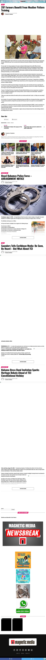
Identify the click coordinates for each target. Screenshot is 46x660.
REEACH (12, 122)
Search (2, 508)
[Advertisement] (23, 25)
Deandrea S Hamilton (9, 14)
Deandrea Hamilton (8, 182)
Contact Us (27, 653)
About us (18, 653)
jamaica (9, 122)
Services (22, 653)
